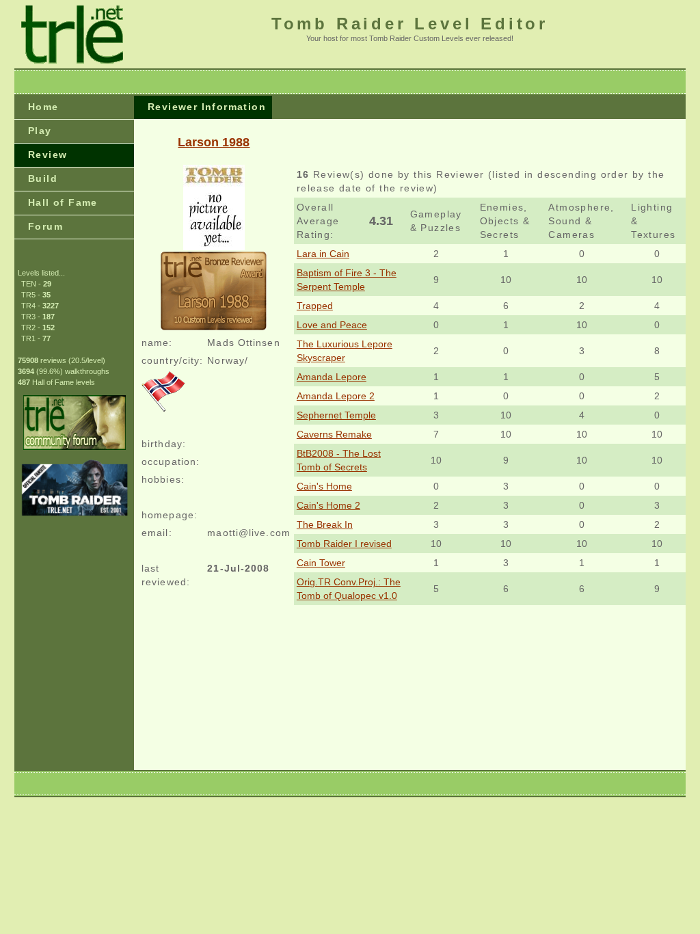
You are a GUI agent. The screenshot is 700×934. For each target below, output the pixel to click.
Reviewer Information (207, 106)
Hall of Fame (63, 202)
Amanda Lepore (331, 376)
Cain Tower (321, 562)
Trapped (315, 305)
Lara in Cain (323, 253)
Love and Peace (332, 324)
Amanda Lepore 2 (336, 395)
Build (42, 178)
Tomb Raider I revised (344, 543)
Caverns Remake (334, 434)
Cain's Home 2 (328, 505)
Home (43, 106)
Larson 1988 (214, 142)
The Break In (325, 524)
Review (47, 154)
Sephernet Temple (336, 415)
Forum (45, 226)
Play (40, 130)
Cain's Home (324, 486)
